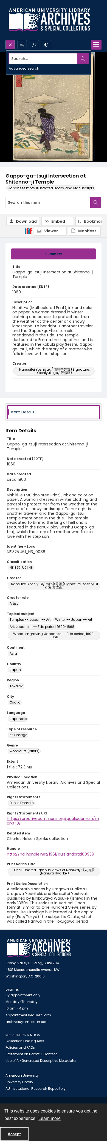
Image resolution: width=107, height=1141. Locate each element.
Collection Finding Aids (24, 1041)
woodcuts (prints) (25, 751)
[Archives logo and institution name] (49, 20)
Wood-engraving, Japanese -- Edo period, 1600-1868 (54, 635)
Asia (13, 653)
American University (22, 1075)
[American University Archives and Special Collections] (38, 948)
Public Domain (22, 802)
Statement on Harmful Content (31, 1054)
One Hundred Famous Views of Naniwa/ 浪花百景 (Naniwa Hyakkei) (54, 872)
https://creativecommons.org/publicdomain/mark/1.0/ (53, 821)
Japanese (18, 718)
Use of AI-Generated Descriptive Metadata (40, 1060)
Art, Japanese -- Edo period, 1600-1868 (42, 626)
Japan (15, 669)
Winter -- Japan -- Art (73, 619)
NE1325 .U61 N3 (21, 567)
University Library (19, 1082)
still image (18, 735)
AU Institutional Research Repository (35, 1088)
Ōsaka (15, 702)
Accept (14, 1134)
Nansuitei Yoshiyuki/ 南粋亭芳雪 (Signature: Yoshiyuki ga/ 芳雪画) (54, 371)
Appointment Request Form (28, 1015)
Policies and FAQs (20, 1047)
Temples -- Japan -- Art (30, 619)
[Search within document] (95, 202)
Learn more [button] (49, 1118)
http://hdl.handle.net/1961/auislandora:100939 (50, 854)
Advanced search (24, 68)
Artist (14, 603)
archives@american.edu (26, 1021)
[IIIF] (28, 230)
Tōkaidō (16, 686)
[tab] (53, 254)
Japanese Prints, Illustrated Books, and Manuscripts (51, 188)
